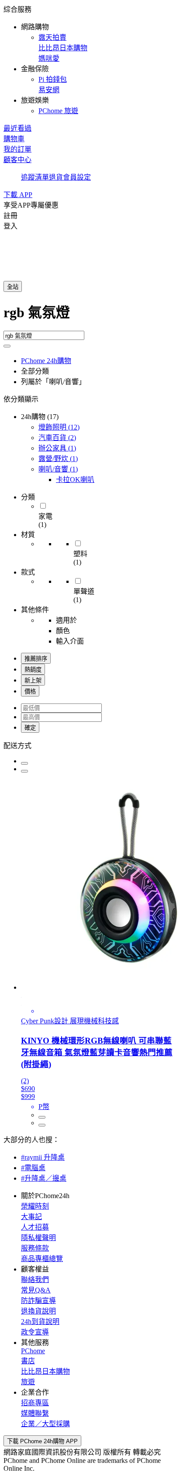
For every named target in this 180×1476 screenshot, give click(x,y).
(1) (57, 448)
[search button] (6, 346)
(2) (57, 437)
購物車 (13, 138)
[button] (90, 59)
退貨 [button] (56, 177)
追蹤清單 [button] (35, 177)
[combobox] (90, 316)
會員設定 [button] (77, 177)
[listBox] (90, 745)
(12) (59, 427)
